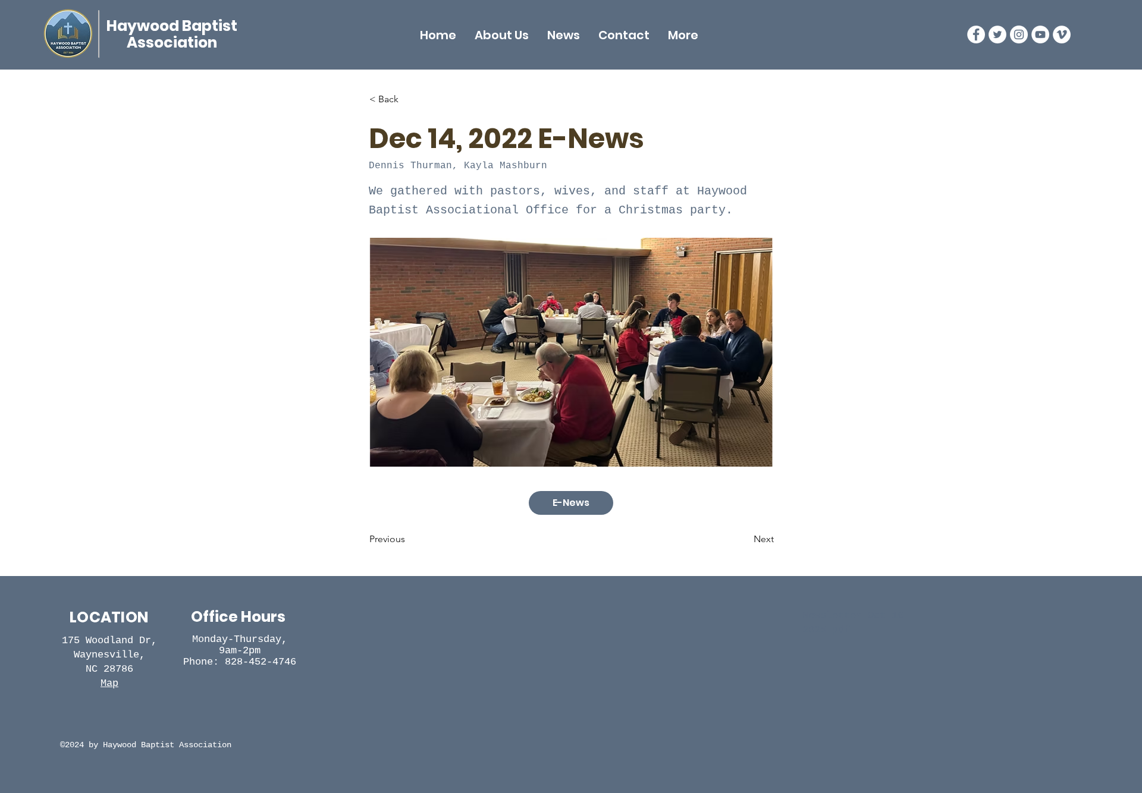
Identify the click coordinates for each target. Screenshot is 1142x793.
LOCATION (109, 617)
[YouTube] (1040, 34)
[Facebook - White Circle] (976, 34)
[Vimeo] (1062, 34)
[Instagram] (1019, 34)
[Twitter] (997, 34)
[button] (502, 35)
